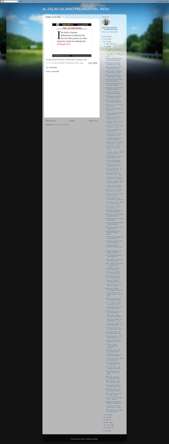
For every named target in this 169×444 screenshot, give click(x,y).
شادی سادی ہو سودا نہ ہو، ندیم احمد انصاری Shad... (113, 49)
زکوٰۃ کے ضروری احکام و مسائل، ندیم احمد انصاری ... (114, 198)
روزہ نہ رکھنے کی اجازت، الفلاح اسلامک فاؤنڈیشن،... (113, 367)
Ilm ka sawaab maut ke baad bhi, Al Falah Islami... (112, 232)
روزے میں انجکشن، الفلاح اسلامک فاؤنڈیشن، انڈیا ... (113, 381)
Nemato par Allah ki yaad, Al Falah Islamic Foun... (114, 67)
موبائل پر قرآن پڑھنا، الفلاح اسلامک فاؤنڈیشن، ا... (113, 350)
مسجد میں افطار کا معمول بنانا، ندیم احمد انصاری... (113, 156)
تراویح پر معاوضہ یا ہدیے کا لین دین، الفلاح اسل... (113, 303)
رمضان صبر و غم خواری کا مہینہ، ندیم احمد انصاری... (113, 165)
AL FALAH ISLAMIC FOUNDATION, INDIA (75, 9)
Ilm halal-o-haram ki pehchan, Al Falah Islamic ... (114, 246)
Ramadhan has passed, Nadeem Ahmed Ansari (113, 402)
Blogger (95, 439)
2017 (106, 39)
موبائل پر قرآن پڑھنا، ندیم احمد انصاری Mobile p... (113, 161)
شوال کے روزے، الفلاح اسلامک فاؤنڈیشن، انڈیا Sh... (114, 410)
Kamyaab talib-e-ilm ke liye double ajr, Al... (113, 219)
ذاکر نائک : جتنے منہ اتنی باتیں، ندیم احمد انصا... (114, 105)
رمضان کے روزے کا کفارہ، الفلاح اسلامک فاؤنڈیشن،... (113, 315)
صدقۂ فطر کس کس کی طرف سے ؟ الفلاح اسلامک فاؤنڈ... (113, 294)
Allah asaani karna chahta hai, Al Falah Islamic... (113, 96)
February (109, 425)
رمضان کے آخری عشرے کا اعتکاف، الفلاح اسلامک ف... (114, 328)
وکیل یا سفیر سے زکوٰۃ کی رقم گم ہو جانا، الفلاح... (113, 340)
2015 (106, 431)
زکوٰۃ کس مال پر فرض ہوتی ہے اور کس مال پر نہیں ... (113, 202)
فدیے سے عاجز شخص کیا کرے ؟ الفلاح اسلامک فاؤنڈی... (113, 307)
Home (72, 121)
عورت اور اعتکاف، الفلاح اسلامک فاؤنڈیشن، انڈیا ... (113, 276)
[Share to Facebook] (95, 63)
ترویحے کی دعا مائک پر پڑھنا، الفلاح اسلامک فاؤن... (113, 260)
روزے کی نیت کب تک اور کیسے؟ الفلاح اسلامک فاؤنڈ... (112, 372)
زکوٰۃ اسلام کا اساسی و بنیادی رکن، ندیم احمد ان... (114, 194)
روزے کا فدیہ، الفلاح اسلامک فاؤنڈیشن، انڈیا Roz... (113, 311)
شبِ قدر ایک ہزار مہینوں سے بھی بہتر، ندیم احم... (114, 126)
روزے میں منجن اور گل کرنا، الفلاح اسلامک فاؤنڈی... (113, 354)
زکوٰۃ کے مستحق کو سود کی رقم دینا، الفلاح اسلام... (113, 336)
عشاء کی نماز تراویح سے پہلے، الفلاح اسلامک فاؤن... (114, 359)
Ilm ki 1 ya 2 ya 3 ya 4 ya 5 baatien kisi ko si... (113, 227)
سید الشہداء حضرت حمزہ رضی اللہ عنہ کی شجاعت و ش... (114, 54)
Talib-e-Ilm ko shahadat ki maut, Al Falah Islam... (113, 211)
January (108, 427)
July (107, 46)
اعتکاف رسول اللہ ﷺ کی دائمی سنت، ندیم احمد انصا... (112, 147)
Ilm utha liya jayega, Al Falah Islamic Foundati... (114, 223)
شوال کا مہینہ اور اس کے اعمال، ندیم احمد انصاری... (113, 406)
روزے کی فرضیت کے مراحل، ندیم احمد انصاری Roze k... (114, 177)
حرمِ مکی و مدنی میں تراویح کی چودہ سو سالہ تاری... (113, 190)
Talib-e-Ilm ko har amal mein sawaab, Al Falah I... (114, 215)
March (108, 422)
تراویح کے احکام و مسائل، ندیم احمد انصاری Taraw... (114, 181)
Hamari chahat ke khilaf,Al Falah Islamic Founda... (113, 71)
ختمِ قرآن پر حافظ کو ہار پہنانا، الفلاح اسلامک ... (112, 268)
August (108, 44)
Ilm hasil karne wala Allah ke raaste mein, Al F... (114, 237)
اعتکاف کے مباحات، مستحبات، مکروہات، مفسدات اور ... (114, 142)
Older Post (93, 121)
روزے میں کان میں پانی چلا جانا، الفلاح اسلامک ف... (113, 363)
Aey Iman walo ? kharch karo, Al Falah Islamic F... (113, 101)
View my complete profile (110, 32)
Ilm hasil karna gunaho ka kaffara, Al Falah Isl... (113, 251)
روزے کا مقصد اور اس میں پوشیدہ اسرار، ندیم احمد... (113, 173)
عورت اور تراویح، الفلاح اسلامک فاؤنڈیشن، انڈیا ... (113, 377)
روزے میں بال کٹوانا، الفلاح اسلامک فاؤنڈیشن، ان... (113, 389)
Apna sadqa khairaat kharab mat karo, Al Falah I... (114, 84)
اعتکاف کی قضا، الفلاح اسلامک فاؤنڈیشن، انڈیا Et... (114, 289)
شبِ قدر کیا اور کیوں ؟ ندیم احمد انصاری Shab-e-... (113, 138)
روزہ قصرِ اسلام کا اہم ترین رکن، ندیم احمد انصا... (113, 169)
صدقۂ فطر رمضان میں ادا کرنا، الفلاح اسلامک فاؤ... (113, 332)
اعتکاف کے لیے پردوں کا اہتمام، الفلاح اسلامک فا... (113, 280)
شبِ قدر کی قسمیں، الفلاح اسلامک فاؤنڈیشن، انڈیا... (113, 299)
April (107, 420)
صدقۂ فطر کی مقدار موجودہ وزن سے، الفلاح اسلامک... (113, 320)
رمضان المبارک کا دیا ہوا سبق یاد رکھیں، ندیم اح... (114, 398)
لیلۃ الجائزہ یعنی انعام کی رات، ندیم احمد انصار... (112, 117)
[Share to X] (93, 63)
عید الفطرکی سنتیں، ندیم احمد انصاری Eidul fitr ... (114, 113)
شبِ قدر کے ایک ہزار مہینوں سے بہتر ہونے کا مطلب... (113, 121)
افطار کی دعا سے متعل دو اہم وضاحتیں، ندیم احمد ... (114, 152)
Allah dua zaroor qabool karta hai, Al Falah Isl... (113, 92)
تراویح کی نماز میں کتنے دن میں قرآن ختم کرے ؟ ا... (113, 272)
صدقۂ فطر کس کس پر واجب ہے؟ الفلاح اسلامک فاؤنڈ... (114, 324)
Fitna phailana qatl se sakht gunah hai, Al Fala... (113, 80)
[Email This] (89, 63)
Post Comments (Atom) (61, 125)
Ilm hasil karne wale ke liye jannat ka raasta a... (113, 241)
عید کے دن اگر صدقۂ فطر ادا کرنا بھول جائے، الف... (113, 285)
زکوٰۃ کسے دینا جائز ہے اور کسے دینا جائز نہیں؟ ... (112, 206)
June (107, 414)
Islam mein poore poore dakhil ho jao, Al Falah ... (113, 63)
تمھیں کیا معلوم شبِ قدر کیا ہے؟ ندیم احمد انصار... (113, 130)
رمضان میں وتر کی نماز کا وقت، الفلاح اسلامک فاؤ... (113, 385)
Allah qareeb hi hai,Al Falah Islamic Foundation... (113, 88)
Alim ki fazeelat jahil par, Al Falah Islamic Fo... (113, 255)
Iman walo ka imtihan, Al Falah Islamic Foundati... (113, 76)
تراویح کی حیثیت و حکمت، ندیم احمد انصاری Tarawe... (114, 186)
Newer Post (51, 121)
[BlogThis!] (91, 63)
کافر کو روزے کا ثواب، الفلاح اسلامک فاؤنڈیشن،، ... (113, 394)
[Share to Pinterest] (96, 63)
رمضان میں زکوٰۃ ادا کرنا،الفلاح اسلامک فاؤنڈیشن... (111, 345)
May (107, 417)
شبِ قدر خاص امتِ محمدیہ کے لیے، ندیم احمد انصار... (113, 134)
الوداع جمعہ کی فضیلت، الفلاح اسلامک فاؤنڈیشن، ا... (114, 264)
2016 (106, 41)
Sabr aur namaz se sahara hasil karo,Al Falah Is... (113, 59)
